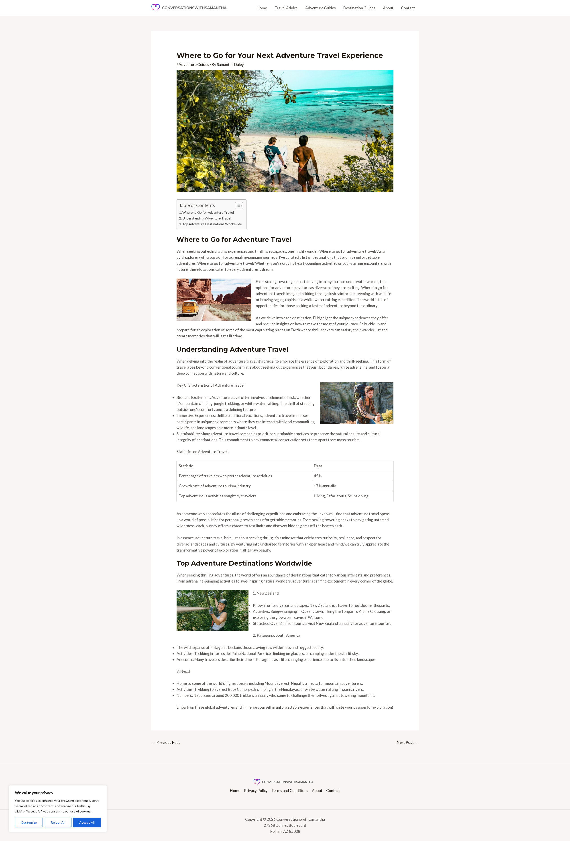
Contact (408, 8)
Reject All (58, 822)
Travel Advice (286, 8)
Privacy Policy (256, 790)
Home (262, 8)
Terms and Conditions (289, 790)
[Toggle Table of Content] (237, 205)
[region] (58, 808)
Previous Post (166, 742)
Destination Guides (359, 8)
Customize (29, 822)
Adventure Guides (320, 8)
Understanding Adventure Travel (206, 218)
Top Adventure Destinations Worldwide (212, 224)
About (388, 8)
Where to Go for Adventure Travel (208, 212)
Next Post (407, 742)
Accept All (87, 822)
